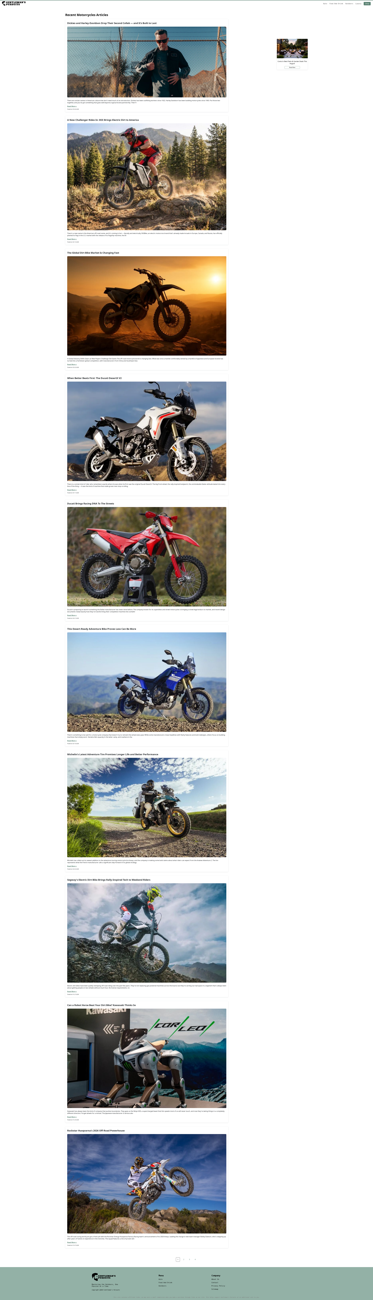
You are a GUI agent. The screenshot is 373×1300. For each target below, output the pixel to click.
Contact (214, 1282)
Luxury (358, 4)
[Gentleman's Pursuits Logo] (104, 1282)
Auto (325, 4)
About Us (215, 1279)
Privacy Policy (218, 1286)
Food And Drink (336, 4)
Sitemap (214, 1289)
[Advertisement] (292, 25)
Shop (367, 4)
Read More (292, 67)
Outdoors (349, 4)
